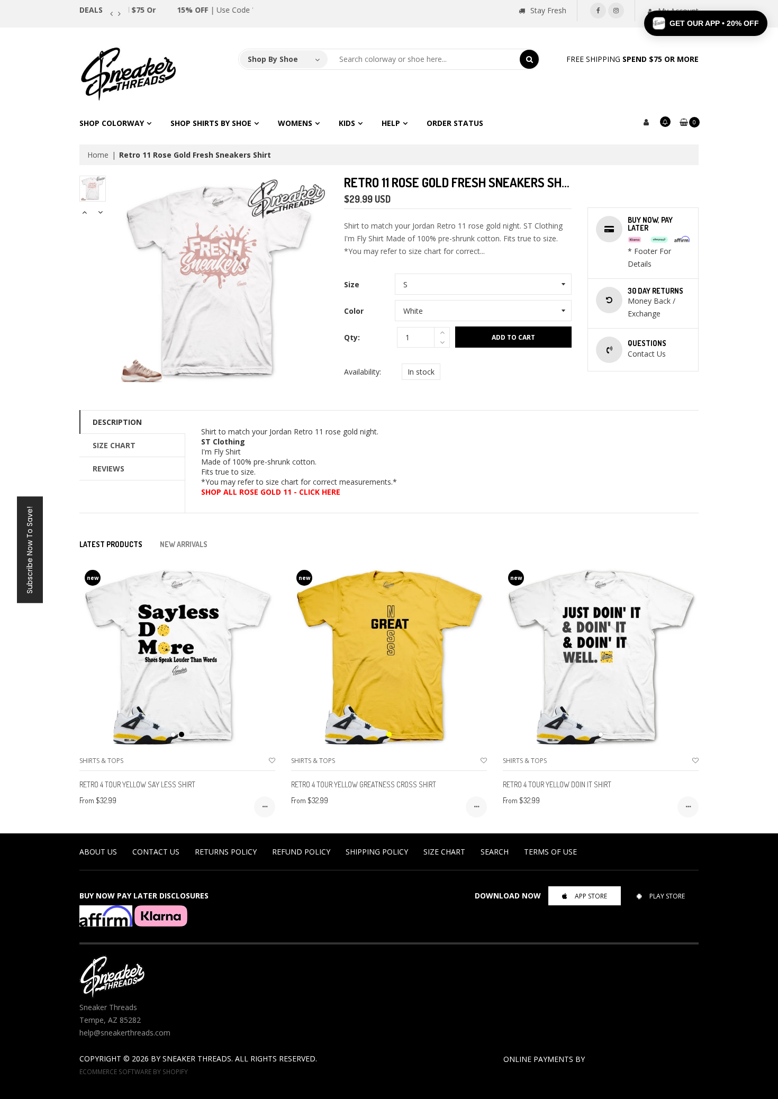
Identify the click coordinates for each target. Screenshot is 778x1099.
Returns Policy (226, 852)
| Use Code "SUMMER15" (190, 10)
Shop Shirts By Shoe (210, 123)
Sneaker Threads (196, 1058)
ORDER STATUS (455, 123)
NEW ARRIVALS (183, 544)
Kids (347, 123)
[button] (705, 23)
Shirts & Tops (101, 760)
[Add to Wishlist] (272, 760)
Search (495, 852)
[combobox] (424, 59)
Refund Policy (301, 852)
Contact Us (155, 852)
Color (354, 311)
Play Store (667, 896)
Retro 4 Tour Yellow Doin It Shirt (557, 784)
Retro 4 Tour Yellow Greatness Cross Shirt (363, 784)
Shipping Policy (377, 852)
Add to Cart (513, 337)
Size (351, 284)
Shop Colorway (111, 123)
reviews (108, 469)
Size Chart (114, 445)
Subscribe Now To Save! (29, 549)
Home (97, 155)
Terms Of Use (550, 852)
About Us (98, 852)
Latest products (110, 544)
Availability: (362, 372)
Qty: (352, 337)
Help (391, 123)
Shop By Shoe (273, 59)
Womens (295, 123)
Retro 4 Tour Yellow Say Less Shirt (137, 784)
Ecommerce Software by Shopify (133, 1071)
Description (117, 422)
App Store (591, 896)
